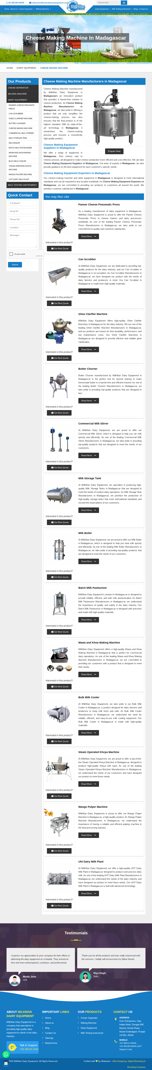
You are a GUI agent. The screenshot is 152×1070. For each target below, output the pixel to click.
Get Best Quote (61, 248)
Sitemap (49, 1038)
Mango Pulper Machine (20, 174)
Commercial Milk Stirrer (21, 133)
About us (49, 1023)
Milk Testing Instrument (121, 9)
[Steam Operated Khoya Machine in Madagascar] (59, 768)
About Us (14, 9)
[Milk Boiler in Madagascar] (59, 549)
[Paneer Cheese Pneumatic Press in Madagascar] (59, 221)
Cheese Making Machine (20, 128)
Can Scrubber (16, 114)
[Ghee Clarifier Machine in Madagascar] (59, 330)
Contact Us (143, 9)
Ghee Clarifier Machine (20, 119)
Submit (15, 264)
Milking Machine (42, 9)
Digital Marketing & (136, 1061)
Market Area (51, 1043)
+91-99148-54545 (127, 1046)
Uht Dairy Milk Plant (19, 179)
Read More (86, 236)
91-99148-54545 (16, 2)
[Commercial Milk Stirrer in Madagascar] (59, 440)
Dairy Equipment (102, 9)
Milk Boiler (14, 143)
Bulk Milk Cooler (17, 161)
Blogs (136, 9)
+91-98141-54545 (30, 1049)
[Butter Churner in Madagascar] (59, 385)
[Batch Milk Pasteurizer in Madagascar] (59, 604)
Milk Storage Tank (18, 138)
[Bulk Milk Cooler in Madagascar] (59, 714)
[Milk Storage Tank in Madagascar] (59, 495)
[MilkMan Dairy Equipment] (76, 9)
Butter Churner (17, 123)
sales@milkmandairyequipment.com (50, 2)
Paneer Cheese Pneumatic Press (22, 107)
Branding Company (136, 1067)
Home (6, 9)
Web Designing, (119, 1061)
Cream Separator (26, 9)
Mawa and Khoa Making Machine (20, 154)
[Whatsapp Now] (6, 1054)
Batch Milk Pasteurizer (20, 148)
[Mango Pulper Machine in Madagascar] (59, 823)
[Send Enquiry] (6, 1063)
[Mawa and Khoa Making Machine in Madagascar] (59, 659)
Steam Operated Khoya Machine (20, 168)
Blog (47, 1028)
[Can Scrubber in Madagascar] (59, 276)
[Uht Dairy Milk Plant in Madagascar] (59, 878)
